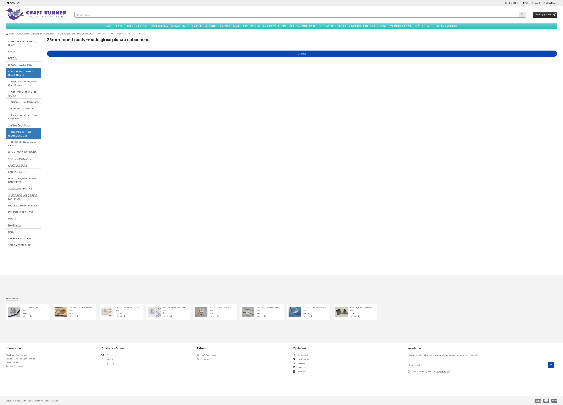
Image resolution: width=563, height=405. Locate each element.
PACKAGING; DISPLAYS (20, 211)
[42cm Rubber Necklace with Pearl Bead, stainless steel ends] (294, 311)
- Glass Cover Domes (19, 125)
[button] (24, 316)
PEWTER (13, 218)
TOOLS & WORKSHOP (20, 244)
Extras (201, 348)
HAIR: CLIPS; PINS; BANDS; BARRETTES (22, 180)
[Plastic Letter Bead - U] (14, 311)
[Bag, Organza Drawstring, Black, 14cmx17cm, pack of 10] (341, 311)
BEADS (12, 51)
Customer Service (113, 348)
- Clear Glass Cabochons (21, 108)
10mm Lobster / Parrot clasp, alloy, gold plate (222, 307)
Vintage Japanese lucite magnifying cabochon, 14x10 (175, 307)
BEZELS (12, 58)
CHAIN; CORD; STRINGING (22, 152)
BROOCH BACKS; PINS (20, 64)
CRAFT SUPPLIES (17, 165)
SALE (11, 231)
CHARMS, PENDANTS (19, 158)
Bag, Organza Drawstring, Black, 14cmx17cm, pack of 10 (363, 307)
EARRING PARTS (17, 171)
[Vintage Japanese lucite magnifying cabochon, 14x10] (154, 311)
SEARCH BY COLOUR (19, 238)
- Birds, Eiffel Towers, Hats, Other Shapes (22, 83)
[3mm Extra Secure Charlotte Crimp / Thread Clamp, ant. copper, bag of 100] (107, 311)
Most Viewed (12, 298)
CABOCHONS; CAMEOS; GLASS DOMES (36, 33)
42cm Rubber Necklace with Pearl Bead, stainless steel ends (316, 307)
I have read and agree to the (430, 371)
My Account (301, 348)
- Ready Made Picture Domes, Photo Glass (19, 133)
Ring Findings (14, 225)
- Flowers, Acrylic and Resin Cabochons (22, 116)
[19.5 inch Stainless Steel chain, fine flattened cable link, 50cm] (248, 311)
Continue (302, 53)
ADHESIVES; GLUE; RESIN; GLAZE (22, 43)
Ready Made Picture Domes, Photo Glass (76, 33)
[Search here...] (522, 14)
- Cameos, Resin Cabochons (23, 101)
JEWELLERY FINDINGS (20, 188)
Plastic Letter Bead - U (32, 307)
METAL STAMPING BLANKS (22, 205)
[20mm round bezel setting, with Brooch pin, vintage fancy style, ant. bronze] (60, 311)
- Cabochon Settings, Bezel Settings (22, 93)
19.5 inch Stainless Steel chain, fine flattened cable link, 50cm (269, 307)
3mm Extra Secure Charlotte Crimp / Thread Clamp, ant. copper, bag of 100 (129, 307)
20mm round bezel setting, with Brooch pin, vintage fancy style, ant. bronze (82, 307)
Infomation (13, 348)
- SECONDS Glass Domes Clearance (22, 143)
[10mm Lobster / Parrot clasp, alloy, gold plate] (201, 311)
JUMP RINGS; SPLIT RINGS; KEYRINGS (23, 197)
